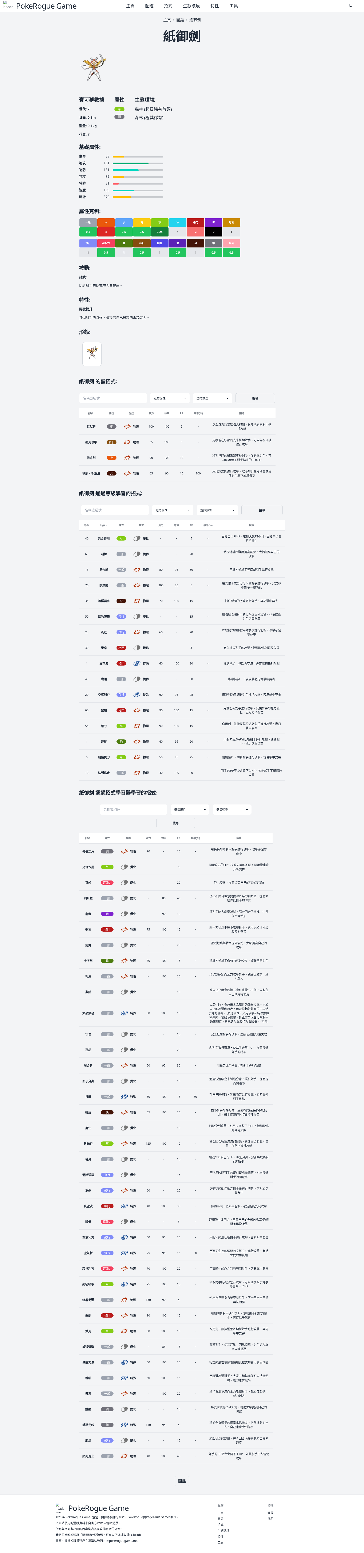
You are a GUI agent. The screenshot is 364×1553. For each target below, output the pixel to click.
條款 (270, 1513)
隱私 (270, 1519)
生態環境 (191, 6)
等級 (86, 525)
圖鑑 (149, 6)
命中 (166, 413)
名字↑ (91, 413)
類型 (131, 413)
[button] (352, 6)
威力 (151, 413)
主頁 (130, 6)
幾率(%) (198, 413)
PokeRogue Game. (78, 1517)
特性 (214, 6)
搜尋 (255, 398)
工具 (233, 6)
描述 (241, 413)
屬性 (111, 413)
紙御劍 (195, 19)
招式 (168, 6)
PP (181, 413)
